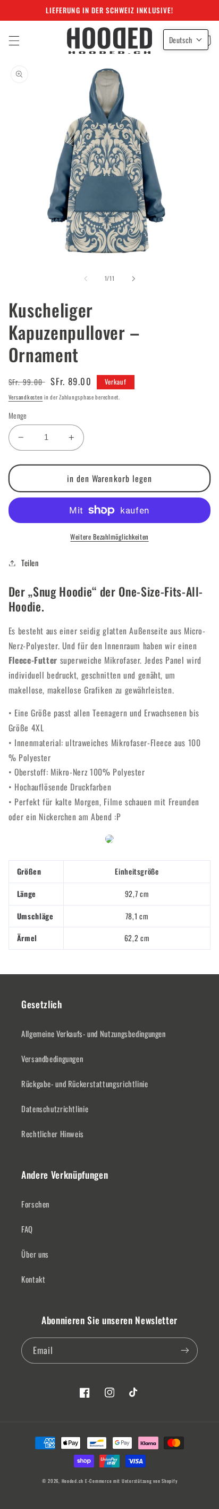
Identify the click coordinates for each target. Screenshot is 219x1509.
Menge (18, 415)
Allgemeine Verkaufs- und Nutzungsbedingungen (93, 1033)
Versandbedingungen (52, 1058)
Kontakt (33, 1279)
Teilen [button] (30, 562)
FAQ (27, 1229)
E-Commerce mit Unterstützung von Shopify (131, 1481)
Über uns (35, 1254)
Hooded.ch (73, 1481)
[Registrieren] (185, 1350)
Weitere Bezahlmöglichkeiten (109, 537)
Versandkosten (26, 397)
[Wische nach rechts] (133, 278)
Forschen (35, 1204)
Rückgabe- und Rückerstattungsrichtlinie (84, 1083)
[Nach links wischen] (85, 278)
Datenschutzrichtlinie (54, 1108)
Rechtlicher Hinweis (52, 1133)
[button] (14, 40)
